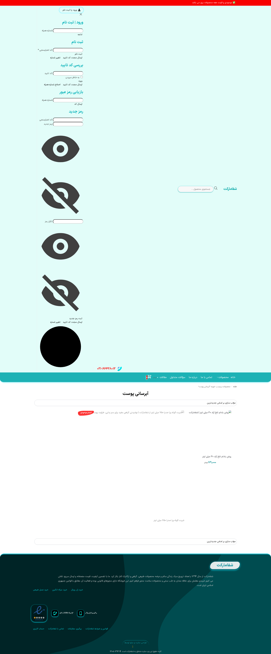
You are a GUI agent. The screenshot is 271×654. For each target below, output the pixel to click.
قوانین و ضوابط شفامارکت (96, 628)
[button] (152, 377)
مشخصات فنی (210, 471)
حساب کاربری (38, 628)
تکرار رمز (48, 221)
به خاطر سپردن (72, 77)
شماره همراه (47, 30)
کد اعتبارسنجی (45, 50)
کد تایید (48, 73)
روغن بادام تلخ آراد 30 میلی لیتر (216, 456)
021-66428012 (106, 369)
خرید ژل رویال (77, 589)
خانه (235, 386)
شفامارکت (230, 189)
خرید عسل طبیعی (41, 589)
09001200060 (91, 613)
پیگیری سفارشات (74, 628)
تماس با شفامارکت (56, 628)
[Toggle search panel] (218, 189)
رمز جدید (48, 124)
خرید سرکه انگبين (59, 589)
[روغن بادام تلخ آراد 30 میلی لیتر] (210, 431)
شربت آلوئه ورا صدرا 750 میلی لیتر (169, 520)
